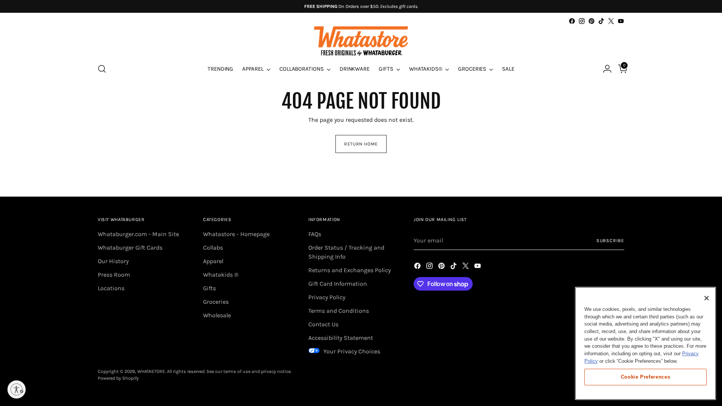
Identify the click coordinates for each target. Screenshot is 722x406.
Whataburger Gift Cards (130, 247)
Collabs (213, 247)
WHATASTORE (151, 371)
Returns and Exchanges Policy (349, 270)
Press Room (114, 274)
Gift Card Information (337, 283)
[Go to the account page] (604, 68)
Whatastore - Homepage (236, 234)
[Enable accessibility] (17, 389)
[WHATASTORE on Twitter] (611, 21)
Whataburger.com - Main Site (138, 234)
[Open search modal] (101, 68)
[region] (645, 343)
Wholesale (217, 315)
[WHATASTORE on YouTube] (620, 21)
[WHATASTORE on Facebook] (572, 21)
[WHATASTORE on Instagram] (581, 21)
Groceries (216, 301)
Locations (111, 288)
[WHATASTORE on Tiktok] (601, 21)
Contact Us (323, 324)
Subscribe (610, 240)
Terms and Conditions (338, 310)
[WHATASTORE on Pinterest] (591, 21)
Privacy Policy (326, 297)
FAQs (314, 234)
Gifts (209, 288)
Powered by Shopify (118, 378)
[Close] (706, 298)
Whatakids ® (220, 274)
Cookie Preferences (645, 376)
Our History (113, 261)
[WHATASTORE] (361, 41)
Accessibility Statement (340, 337)
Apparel (213, 261)
